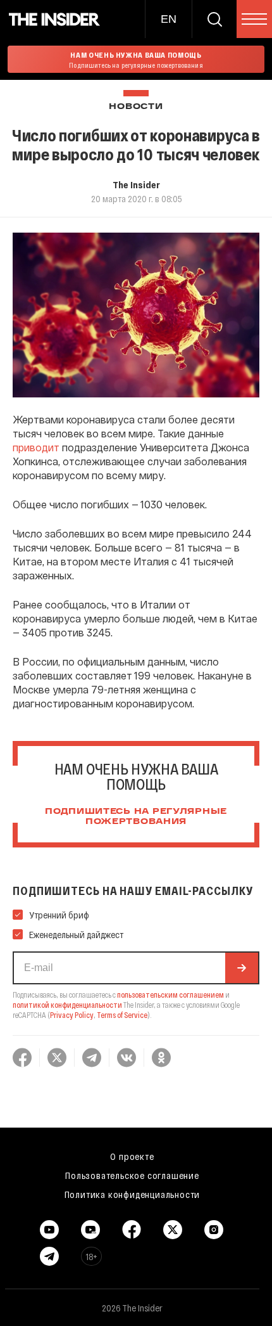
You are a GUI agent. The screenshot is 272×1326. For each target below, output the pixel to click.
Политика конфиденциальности (133, 1194)
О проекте (132, 1156)
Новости (136, 106)
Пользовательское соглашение (132, 1175)
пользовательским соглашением (170, 994)
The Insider (136, 184)
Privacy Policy (72, 1014)
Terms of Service (122, 1014)
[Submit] (241, 968)
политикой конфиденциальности (67, 1004)
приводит (36, 447)
